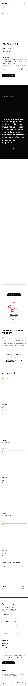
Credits (3, 675)
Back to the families (7, 7)
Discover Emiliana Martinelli (10, 148)
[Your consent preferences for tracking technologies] (25, 683)
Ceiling (9, 51)
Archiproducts (5, 643)
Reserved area (5, 633)
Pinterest (16, 633)
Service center (5, 631)
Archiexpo (4, 645)
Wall (6, 51)
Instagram (16, 624)
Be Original (4, 647)
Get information (21, 682)
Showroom (4, 629)
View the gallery (15, 294)
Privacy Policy (7, 675)
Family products (9, 75)
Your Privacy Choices (7, 683)
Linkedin (16, 627)
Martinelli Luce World (6, 627)
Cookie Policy (14, 675)
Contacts (4, 624)
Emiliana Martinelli (11, 48)
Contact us (6, 614)
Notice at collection (4, 684)
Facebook (16, 629)
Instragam (16, 631)
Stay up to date (9, 663)
